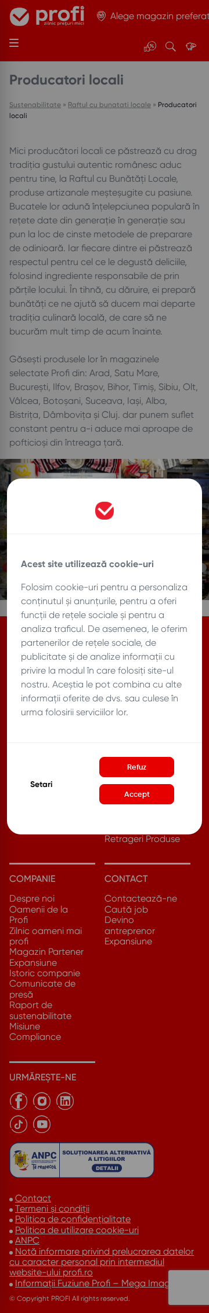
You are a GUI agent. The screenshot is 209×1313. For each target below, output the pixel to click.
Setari (41, 784)
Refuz (136, 767)
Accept (137, 794)
